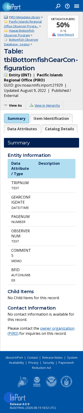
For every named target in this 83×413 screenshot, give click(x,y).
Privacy (33, 362)
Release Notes (52, 357)
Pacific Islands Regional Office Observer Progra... (23, 23)
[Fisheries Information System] (22, 386)
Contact (32, 357)
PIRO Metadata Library (24, 17)
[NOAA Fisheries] (37, 386)
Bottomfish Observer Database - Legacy (21, 41)
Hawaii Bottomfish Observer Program (19, 32)
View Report (65, 34)
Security (48, 362)
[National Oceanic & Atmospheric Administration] (52, 386)
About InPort (14, 357)
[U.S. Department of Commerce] (66, 386)
